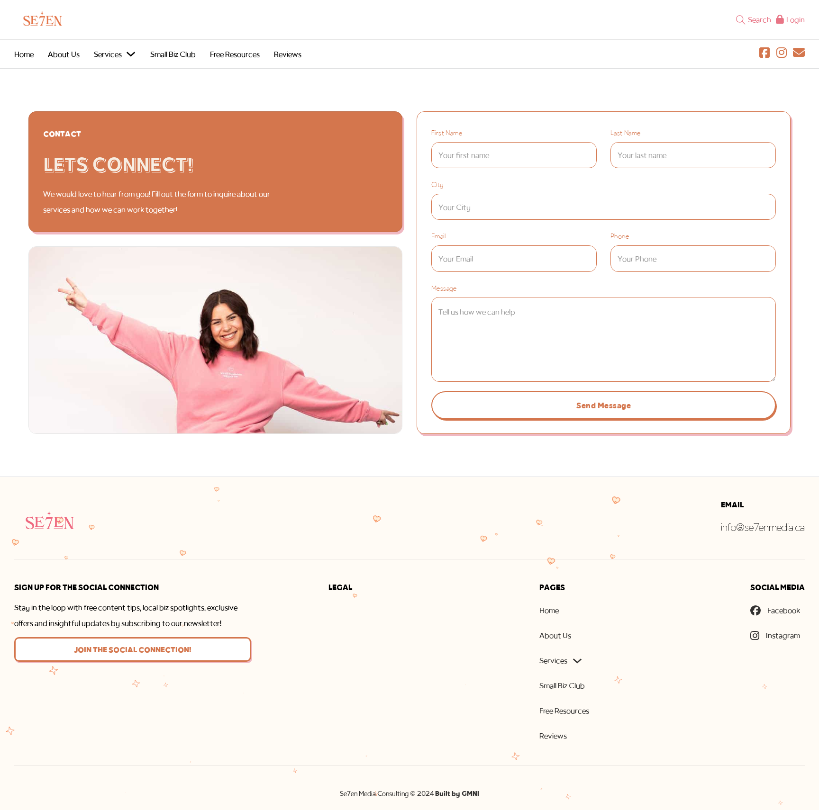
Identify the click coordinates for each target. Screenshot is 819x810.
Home (24, 54)
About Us (64, 54)
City (437, 184)
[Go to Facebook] (764, 54)
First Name (446, 132)
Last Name (625, 132)
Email (438, 236)
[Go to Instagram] (781, 54)
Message (444, 288)
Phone (619, 236)
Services (108, 54)
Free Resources (235, 54)
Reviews (287, 54)
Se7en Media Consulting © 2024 (409, 793)
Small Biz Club (173, 54)
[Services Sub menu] (131, 54)
